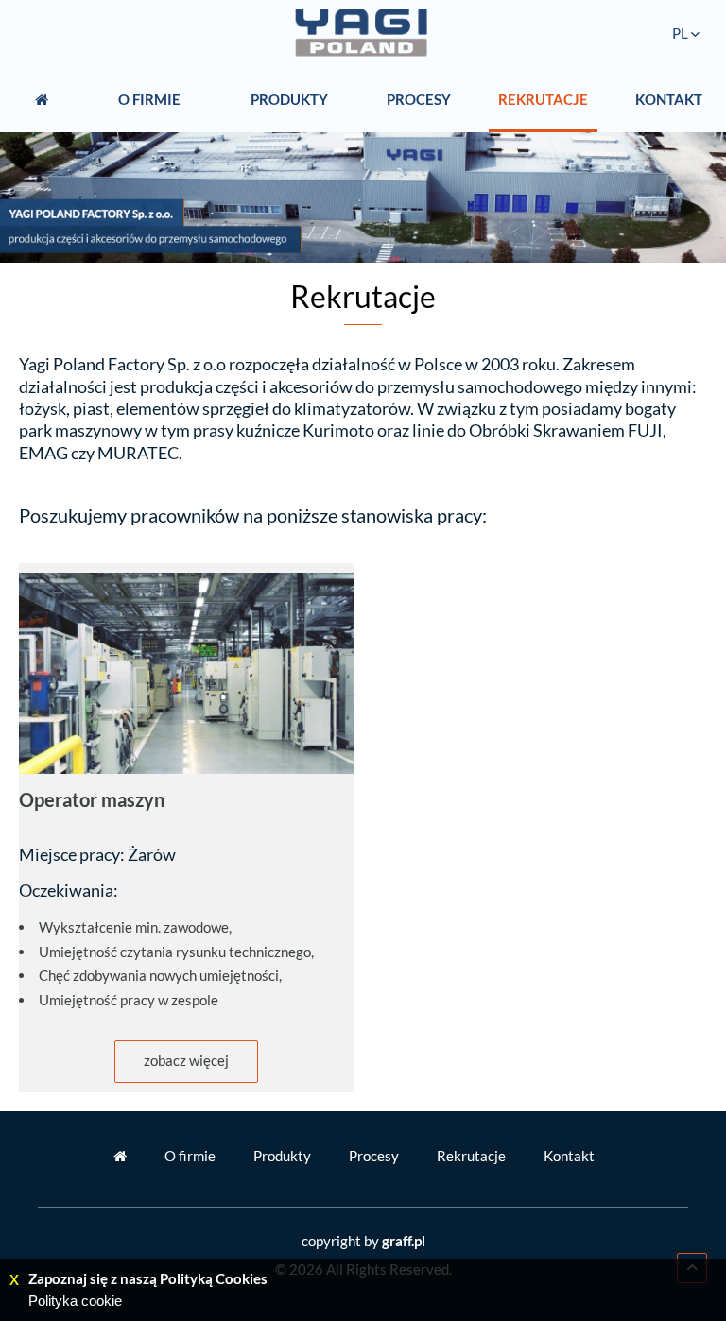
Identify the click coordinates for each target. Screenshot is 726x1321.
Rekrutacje (471, 1155)
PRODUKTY (289, 99)
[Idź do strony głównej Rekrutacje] (363, 33)
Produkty (282, 1155)
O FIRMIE (149, 99)
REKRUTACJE (543, 99)
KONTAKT (668, 99)
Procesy (374, 1155)
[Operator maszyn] (186, 673)
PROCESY (419, 99)
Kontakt (569, 1155)
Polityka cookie (75, 1301)
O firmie (190, 1155)
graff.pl (403, 1240)
